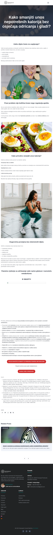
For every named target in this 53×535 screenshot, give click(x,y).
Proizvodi (3, 498)
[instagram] (26, 531)
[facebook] (2, 412)
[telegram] (10, 412)
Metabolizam (5, 428)
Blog (2, 509)
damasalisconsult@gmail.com (37, 486)
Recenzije (3, 511)
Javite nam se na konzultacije (12, 486)
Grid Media (35, 528)
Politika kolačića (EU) (24, 502)
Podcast (21, 498)
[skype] (13, 412)
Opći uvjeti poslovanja (24, 500)
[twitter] (5, 412)
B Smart (3, 500)
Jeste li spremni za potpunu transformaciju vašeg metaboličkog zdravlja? (25, 446)
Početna (3, 495)
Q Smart (3, 502)
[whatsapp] (8, 412)
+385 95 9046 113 (36, 484)
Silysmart (3, 504)
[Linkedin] (29, 531)
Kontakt (3, 514)
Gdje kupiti (3, 507)
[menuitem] (9, 516)
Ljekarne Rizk (22, 495)
